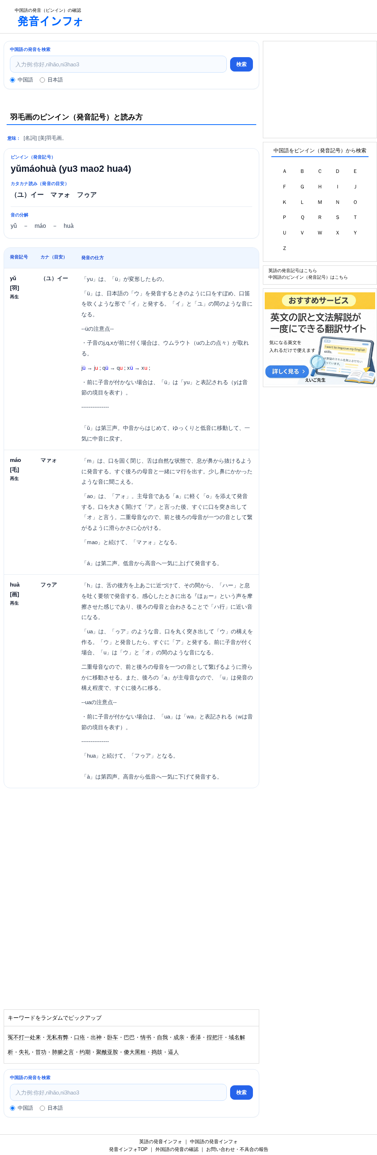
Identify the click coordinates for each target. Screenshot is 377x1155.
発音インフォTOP (128, 1149)
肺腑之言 (63, 1052)
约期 (85, 1052)
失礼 (24, 1052)
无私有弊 (57, 1037)
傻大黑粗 (135, 1052)
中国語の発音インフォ (214, 1141)
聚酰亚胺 (107, 1052)
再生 (14, 296)
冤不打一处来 (24, 1037)
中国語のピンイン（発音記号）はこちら (308, 277)
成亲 (178, 1037)
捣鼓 (156, 1052)
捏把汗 (215, 1037)
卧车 (112, 1037)
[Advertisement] (237, 16)
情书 (145, 1037)
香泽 (195, 1037)
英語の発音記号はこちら (292, 270)
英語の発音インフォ (160, 1141)
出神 (96, 1037)
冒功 (40, 1052)
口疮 (79, 1037)
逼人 (173, 1052)
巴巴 (129, 1037)
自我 (162, 1037)
